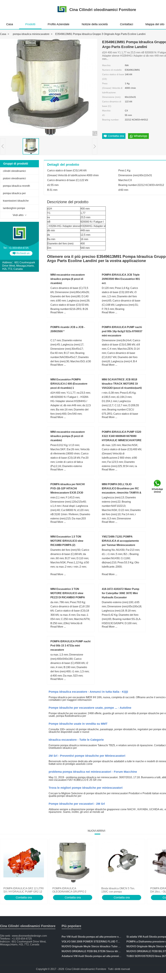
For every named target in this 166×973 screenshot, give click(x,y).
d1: (103, 115)
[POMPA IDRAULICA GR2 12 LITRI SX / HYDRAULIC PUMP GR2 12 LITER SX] (23, 862)
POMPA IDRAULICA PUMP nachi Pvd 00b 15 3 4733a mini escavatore (70, 645)
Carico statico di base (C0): (113, 76)
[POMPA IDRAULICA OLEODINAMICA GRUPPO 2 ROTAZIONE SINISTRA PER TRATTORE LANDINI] (72, 862)
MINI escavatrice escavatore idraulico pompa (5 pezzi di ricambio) (67, 436)
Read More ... (58, 312)
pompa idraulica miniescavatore (31, 34)
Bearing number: (110, 119)
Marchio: (106, 65)
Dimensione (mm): (111, 97)
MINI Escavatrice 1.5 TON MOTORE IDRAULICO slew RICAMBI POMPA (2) (66, 540)
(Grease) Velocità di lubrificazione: (112, 90)
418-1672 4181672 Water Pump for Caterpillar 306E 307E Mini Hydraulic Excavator (120, 593)
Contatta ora (24, 897)
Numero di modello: (112, 70)
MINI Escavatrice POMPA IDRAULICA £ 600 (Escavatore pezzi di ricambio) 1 (68, 383)
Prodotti (30, 24)
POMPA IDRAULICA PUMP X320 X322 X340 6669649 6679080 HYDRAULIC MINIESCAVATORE (122, 436)
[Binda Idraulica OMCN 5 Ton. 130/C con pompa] (121, 862)
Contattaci (126, 24)
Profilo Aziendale (58, 24)
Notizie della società (95, 24)
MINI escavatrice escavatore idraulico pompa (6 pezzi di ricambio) (67, 279)
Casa (9, 24)
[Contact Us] (157, 486)
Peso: (105, 83)
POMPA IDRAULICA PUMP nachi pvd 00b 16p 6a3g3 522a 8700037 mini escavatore (122, 331)
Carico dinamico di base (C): (111, 103)
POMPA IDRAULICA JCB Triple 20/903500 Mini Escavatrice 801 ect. (121, 279)
